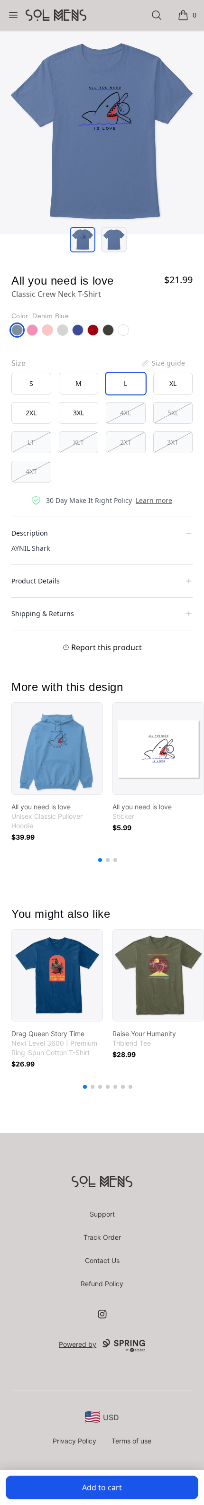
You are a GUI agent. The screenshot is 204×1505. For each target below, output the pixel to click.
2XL (31, 412)
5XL (172, 412)
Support (102, 1214)
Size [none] (18, 363)
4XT (31, 471)
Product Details (35, 580)
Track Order (102, 1237)
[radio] (31, 383)
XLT (78, 442)
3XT (172, 442)
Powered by (77, 1344)
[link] (57, 748)
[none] (162, 363)
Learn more (154, 500)
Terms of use (131, 1441)
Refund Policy (102, 1284)
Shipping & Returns (42, 613)
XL (172, 383)
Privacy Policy (74, 1441)
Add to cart (102, 1487)
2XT (125, 442)
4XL (125, 412)
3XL (78, 412)
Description (29, 533)
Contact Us (102, 1260)
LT (31, 442)
